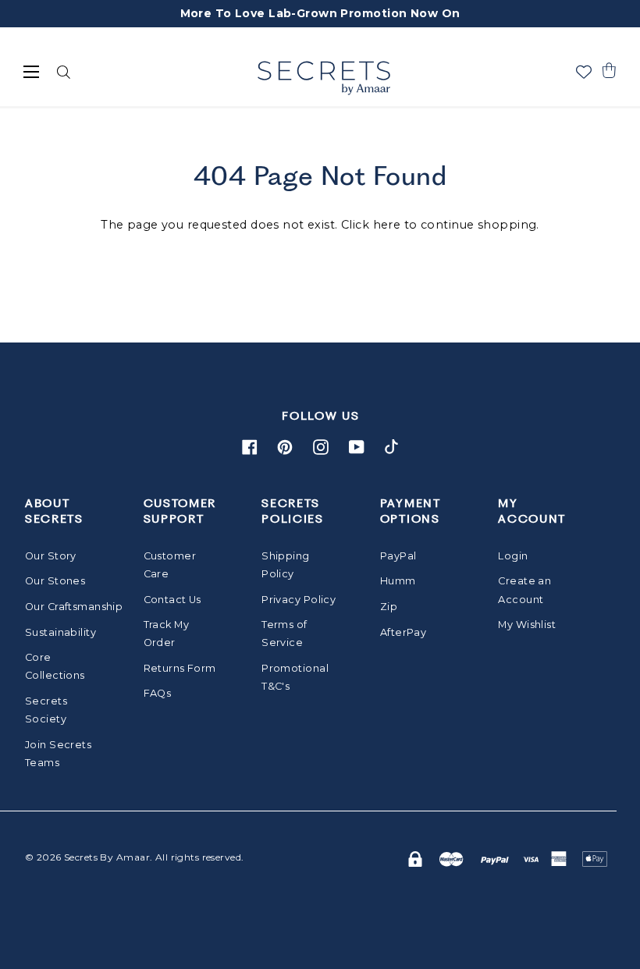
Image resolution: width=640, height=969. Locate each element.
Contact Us (172, 599)
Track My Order (166, 633)
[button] (609, 70)
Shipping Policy (285, 565)
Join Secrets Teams (58, 753)
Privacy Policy (298, 599)
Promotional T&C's (295, 677)
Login (513, 556)
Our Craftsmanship (64, 606)
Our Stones (55, 581)
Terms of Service (284, 633)
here (387, 225)
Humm (398, 581)
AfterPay (403, 632)
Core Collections (55, 666)
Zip (388, 606)
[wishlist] (584, 71)
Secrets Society (46, 710)
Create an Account (524, 590)
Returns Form (180, 668)
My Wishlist (527, 624)
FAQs (158, 693)
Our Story (50, 556)
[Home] (323, 78)
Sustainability (60, 632)
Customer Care (170, 565)
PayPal (398, 556)
